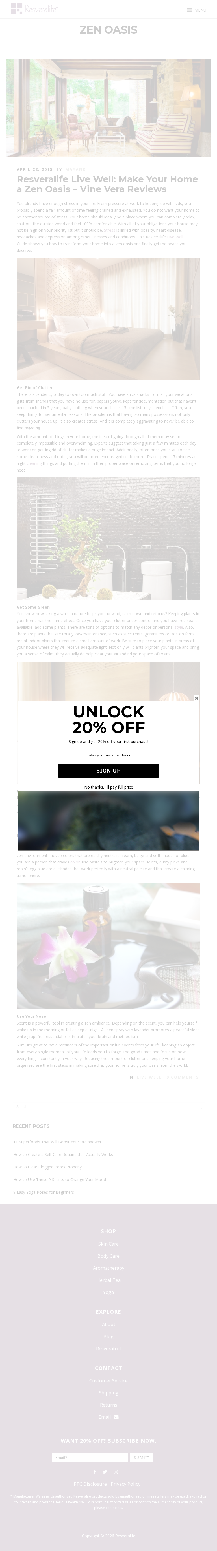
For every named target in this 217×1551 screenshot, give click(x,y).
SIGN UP (108, 770)
